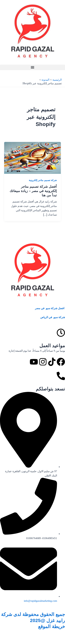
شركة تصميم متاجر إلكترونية (43, 180)
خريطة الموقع (51, 626)
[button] (32, 67)
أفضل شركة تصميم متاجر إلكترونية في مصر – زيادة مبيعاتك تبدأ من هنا (33, 191)
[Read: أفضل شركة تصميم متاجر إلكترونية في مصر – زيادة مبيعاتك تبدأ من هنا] (32, 157)
